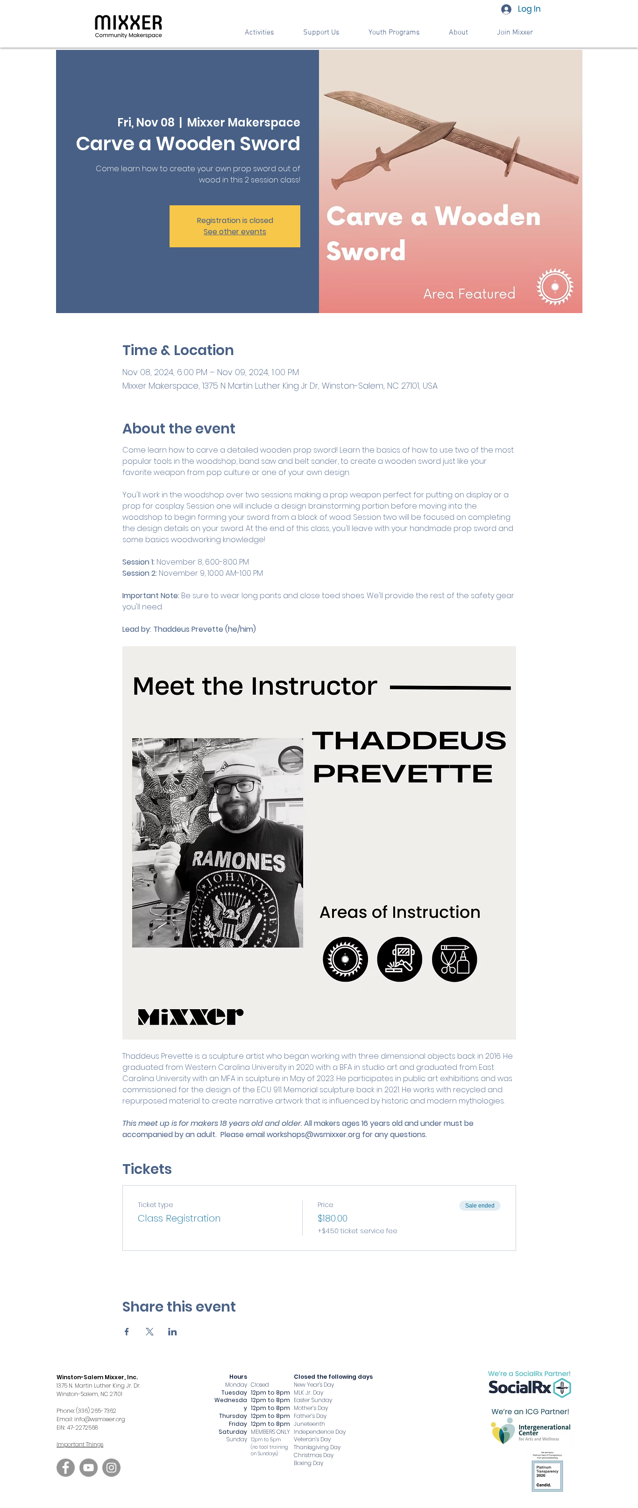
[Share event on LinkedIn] (172, 1331)
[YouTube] (88, 1468)
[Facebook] (66, 1468)
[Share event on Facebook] (126, 1331)
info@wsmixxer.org (99, 1419)
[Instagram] (111, 1468)
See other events (235, 231)
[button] (321, 33)
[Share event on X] (149, 1331)
